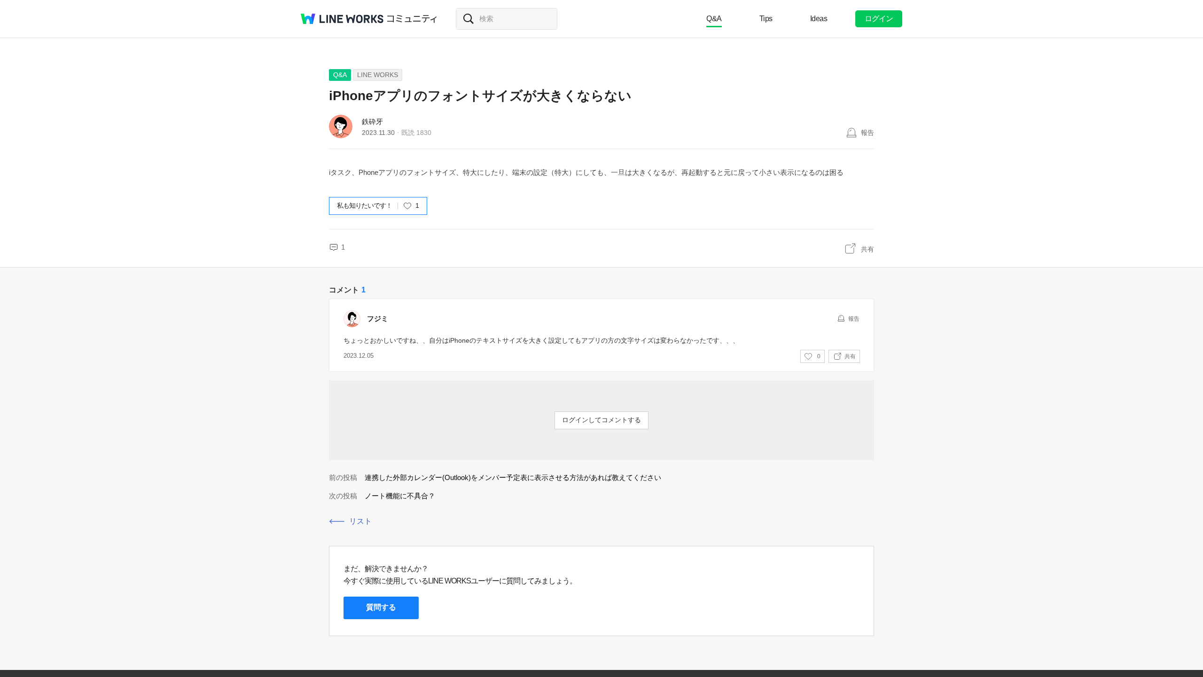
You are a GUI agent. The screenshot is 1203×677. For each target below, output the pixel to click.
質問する (381, 607)
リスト (360, 521)
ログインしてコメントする (601, 420)
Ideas (819, 19)
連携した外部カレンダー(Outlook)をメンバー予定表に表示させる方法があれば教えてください (513, 477)
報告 (867, 132)
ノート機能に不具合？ (400, 496)
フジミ (377, 319)
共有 (867, 249)
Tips (766, 19)
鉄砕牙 (372, 122)
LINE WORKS (377, 75)
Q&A (714, 19)
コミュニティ (412, 19)
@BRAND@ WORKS (342, 19)
